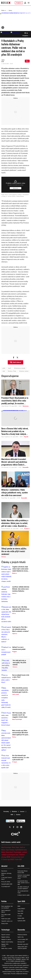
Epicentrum (4, 871)
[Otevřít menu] (28, 2)
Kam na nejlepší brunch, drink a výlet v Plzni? (20, 676)
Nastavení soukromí (10, 969)
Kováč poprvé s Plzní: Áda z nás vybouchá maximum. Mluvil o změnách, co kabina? (20, 629)
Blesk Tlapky (15, 847)
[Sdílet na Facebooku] (13, 357)
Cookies (26, 967)
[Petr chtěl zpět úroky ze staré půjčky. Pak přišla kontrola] (7, 665)
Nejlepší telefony (5, 937)
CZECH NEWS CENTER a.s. (21, 955)
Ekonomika (21, 930)
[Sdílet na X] (17, 357)
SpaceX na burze (5, 934)
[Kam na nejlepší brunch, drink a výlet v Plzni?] (6, 679)
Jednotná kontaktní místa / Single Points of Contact (15, 971)
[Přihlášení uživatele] (25, 2)
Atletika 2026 (21, 918)
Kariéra (18, 814)
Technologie (5, 930)
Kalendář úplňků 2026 (6, 884)
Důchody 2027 (21, 942)
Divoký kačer (4, 923)
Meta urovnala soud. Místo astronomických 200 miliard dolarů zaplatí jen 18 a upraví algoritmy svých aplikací (20, 733)
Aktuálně (4, 866)
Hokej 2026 (20, 911)
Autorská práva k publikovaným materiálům (15, 963)
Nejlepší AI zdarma (6, 939)
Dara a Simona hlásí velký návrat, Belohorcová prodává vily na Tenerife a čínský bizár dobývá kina (14, 431)
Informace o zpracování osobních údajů (13, 967)
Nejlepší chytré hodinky (7, 942)
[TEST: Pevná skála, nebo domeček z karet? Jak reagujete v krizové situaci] (6, 719)
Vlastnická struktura (21, 969)
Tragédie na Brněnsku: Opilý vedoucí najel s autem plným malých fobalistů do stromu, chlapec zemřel (20, 569)
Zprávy (10, 10)
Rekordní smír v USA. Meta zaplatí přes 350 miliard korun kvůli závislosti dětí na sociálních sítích (20, 609)
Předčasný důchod (22, 934)
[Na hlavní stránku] (5, 2)
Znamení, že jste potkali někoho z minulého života (24, 876)
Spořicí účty (21, 937)
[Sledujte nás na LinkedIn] (21, 827)
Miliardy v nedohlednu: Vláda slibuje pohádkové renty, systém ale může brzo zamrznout (14, 492)
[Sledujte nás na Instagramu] (17, 827)
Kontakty (6, 811)
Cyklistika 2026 (21, 920)
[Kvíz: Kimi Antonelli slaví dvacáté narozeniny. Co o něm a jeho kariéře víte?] (6, 761)
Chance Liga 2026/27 (8, 859)
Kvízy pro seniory (5, 881)
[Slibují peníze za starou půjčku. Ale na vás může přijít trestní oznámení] (15, 538)
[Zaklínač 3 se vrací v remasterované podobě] (6, 651)
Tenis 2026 (20, 913)
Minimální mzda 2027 (23, 944)
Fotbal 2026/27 (21, 908)
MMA (19, 906)
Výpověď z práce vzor (6, 921)
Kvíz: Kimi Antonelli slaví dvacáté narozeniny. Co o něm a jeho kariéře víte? (20, 757)
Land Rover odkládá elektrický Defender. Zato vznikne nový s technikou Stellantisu (20, 589)
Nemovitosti (9, 852)
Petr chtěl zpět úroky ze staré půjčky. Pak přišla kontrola (19, 662)
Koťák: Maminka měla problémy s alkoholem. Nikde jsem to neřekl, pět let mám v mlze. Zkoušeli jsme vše (15, 523)
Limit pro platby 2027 (23, 939)
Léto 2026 (21, 866)
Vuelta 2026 (18, 859)
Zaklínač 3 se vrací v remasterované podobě (18, 648)
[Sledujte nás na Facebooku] (13, 827)
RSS (12, 814)
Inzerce (22, 811)
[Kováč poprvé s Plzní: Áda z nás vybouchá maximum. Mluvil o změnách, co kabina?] (6, 634)
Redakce (14, 811)
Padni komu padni (5, 918)
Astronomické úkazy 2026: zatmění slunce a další (23, 882)
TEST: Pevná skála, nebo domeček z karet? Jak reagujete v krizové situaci (19, 715)
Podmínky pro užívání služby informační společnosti (15, 965)
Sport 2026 (21, 901)
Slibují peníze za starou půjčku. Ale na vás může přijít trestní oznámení (14, 551)
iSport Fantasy (10, 850)
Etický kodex (7, 973)
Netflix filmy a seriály (6, 948)
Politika (4, 901)
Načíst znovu (15, 188)
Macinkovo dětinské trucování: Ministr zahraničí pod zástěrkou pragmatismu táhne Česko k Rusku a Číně (14, 462)
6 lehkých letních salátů (23, 895)
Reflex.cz (3, 10)
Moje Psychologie (6, 847)
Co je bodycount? (5, 886)
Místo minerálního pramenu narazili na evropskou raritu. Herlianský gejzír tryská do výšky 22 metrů (20, 690)
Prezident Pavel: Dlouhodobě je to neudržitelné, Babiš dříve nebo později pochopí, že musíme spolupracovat (14, 401)
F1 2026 (20, 916)
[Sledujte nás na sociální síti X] (9, 827)
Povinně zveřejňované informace (19, 973)
